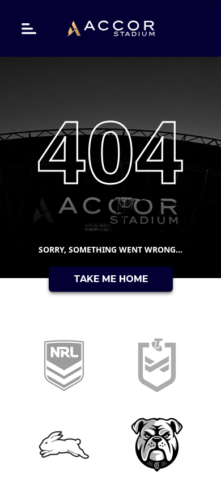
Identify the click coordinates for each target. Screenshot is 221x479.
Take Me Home (111, 279)
